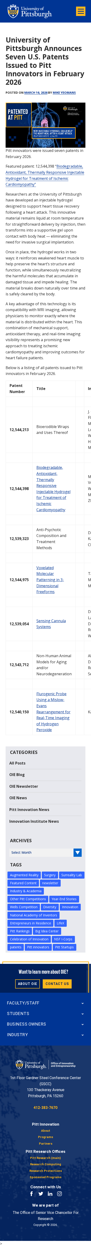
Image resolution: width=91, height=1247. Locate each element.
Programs (45, 1137)
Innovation (70, 907)
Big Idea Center (47, 931)
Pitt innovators (38, 947)
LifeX (60, 923)
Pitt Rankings (20, 931)
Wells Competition (24, 907)
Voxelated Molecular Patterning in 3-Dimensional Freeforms (50, 579)
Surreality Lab (71, 875)
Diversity (49, 907)
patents (15, 947)
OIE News (18, 797)
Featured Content (23, 883)
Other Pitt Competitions (28, 899)
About (45, 1130)
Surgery (50, 875)
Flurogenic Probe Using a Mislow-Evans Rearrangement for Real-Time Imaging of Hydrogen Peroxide (53, 712)
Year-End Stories (64, 899)
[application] (45, 125)
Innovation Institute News (34, 821)
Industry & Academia (26, 891)
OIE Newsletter (23, 786)
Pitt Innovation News (29, 809)
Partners (45, 1143)
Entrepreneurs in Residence (30, 923)
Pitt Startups (64, 947)
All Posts (17, 763)
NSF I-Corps (63, 939)
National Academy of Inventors (33, 915)
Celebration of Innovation (29, 939)
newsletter (50, 883)
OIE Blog (17, 774)
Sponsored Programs (45, 1177)
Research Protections (45, 1171)
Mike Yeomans (64, 92)
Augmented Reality (24, 875)
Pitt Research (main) (45, 1158)
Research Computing (45, 1164)
